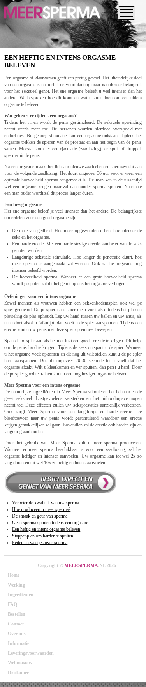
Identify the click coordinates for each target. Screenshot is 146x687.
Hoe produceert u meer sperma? (41, 509)
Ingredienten (20, 594)
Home (13, 575)
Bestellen (16, 614)
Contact (16, 624)
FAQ (12, 604)
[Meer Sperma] (52, 21)
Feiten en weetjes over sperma (39, 542)
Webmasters (20, 663)
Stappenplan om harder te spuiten (42, 536)
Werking (16, 585)
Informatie (18, 643)
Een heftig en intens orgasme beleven (46, 529)
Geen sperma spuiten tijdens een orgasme (50, 522)
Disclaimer (18, 672)
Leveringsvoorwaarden (31, 653)
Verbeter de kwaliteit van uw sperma (45, 503)
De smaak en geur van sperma (39, 516)
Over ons (17, 633)
